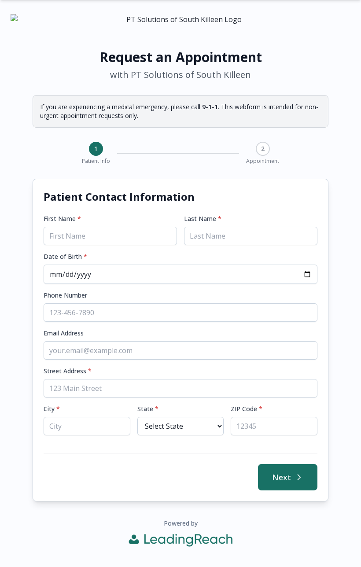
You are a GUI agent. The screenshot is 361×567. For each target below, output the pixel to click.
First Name (62, 218)
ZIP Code (246, 409)
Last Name (202, 218)
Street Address (68, 371)
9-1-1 (210, 107)
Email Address (64, 333)
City (52, 409)
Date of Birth (65, 256)
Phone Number (65, 295)
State (147, 409)
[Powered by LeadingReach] (180, 540)
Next (281, 477)
